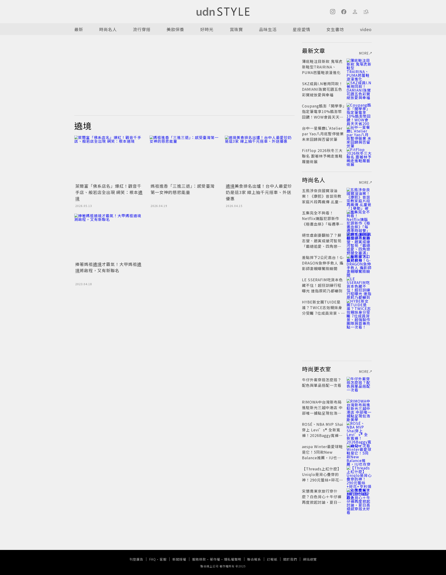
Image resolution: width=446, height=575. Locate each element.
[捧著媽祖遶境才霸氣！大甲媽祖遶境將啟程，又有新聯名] (109, 237)
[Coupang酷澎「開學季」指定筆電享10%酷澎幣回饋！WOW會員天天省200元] (359, 111)
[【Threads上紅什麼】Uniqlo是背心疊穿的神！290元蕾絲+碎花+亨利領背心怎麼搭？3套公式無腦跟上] (359, 474)
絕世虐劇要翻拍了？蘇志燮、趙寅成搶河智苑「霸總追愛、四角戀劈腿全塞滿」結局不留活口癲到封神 (321, 246)
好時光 (206, 29)
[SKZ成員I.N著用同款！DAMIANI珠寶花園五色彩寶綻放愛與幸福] (359, 89)
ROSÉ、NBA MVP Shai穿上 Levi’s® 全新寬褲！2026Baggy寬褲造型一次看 (322, 432)
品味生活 (268, 29)
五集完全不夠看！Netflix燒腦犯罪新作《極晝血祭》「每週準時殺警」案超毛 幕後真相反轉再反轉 (323, 224)
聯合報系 (254, 559)
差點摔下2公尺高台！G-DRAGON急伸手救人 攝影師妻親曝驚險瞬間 (323, 263)
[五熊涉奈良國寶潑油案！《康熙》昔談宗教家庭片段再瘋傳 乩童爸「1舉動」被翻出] (359, 196)
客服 (163, 559)
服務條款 (199, 559)
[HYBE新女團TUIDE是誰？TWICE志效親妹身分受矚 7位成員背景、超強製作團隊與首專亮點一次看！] (359, 307)
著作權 (215, 559)
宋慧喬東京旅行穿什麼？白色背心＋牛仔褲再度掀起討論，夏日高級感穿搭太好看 (321, 499)
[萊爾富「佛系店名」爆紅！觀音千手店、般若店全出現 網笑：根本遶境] (109, 159)
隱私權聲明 (232, 559)
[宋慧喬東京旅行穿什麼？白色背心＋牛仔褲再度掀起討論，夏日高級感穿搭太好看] (359, 496)
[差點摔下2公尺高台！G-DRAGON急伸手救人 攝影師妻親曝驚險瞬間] (359, 263)
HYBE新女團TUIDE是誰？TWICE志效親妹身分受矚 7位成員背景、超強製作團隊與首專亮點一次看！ (322, 313)
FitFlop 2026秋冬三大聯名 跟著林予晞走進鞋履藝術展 (322, 156)
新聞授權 (179, 559)
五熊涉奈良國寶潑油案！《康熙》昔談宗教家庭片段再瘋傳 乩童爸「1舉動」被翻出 (322, 199)
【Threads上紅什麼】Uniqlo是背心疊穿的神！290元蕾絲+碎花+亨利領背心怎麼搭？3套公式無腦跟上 (322, 480)
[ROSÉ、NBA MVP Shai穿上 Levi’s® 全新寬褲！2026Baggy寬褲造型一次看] (359, 429)
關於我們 (290, 559)
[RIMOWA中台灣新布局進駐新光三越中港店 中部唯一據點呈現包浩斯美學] (359, 407)
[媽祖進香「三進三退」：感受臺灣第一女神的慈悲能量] (184, 159)
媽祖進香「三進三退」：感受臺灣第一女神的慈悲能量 (183, 189)
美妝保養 (175, 29)
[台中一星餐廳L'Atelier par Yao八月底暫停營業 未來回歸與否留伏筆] (359, 133)
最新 (78, 29)
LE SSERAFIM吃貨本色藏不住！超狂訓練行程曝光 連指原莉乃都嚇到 (322, 285)
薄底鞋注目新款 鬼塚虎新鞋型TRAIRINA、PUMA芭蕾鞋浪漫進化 (322, 66)
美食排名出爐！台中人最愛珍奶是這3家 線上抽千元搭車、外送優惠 (259, 192)
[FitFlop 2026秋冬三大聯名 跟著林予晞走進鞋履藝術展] (359, 156)
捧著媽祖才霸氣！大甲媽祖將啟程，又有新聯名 (108, 267)
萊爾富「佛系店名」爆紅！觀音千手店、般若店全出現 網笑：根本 (109, 192)
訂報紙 (272, 559)
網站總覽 (310, 559)
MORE (364, 53)
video (366, 29)
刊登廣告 (136, 559)
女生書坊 (335, 29)
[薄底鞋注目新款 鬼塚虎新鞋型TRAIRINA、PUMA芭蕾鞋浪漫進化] (359, 66)
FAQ (152, 559)
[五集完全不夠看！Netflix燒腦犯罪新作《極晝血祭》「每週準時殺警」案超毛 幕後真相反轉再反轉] (359, 218)
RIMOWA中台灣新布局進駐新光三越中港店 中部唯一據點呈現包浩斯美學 (322, 410)
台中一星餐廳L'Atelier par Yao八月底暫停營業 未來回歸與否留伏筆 (323, 133)
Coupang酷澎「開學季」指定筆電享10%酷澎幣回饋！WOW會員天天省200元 (323, 114)
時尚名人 (108, 29)
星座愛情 (301, 29)
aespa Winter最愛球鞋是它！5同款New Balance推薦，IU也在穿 (322, 455)
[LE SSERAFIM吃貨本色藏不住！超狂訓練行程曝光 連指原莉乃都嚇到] (359, 285)
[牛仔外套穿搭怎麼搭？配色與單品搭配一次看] (359, 385)
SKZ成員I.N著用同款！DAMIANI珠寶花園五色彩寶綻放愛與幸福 (322, 89)
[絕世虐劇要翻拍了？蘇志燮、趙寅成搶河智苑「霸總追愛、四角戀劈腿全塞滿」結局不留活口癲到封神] (359, 240)
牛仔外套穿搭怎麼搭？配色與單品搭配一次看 (321, 382)
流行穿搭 (142, 29)
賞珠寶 (236, 29)
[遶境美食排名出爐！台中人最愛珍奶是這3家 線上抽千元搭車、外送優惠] (260, 159)
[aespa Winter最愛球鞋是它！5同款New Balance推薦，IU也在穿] (359, 452)
